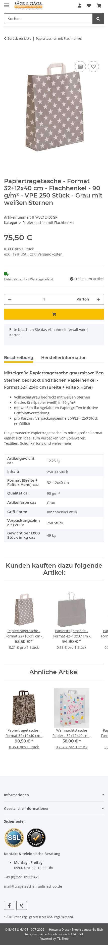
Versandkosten (50, 254)
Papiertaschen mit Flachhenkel (48, 222)
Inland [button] (48, 279)
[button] (79, 6)
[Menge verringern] (9, 299)
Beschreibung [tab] (18, 357)
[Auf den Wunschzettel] (93, 66)
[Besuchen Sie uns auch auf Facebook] (9, 905)
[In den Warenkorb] (8, 54)
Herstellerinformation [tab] (64, 357)
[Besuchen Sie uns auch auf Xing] (21, 905)
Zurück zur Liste (19, 38)
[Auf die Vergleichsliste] (80, 66)
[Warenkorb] (99, 6)
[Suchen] (98, 18)
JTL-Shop (63, 938)
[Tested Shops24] (36, 837)
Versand (67, 917)
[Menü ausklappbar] (6, 3)
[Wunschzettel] (89, 6)
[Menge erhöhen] (98, 299)
